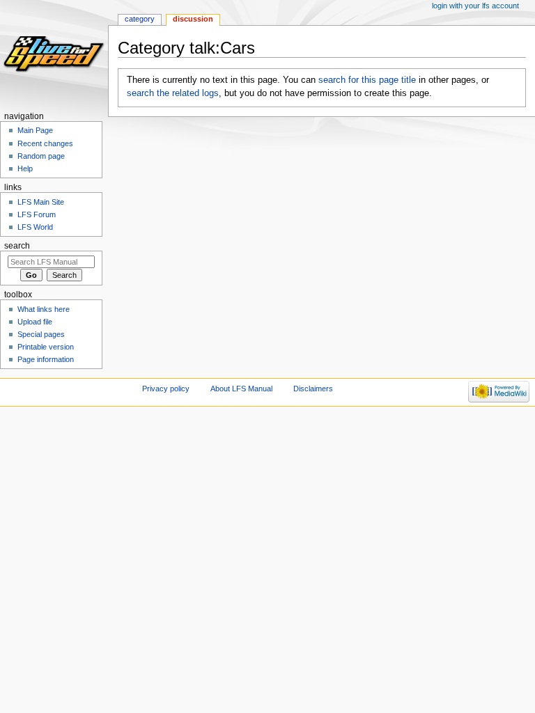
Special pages (41, 334)
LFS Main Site (40, 202)
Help (25, 168)
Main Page (35, 130)
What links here (43, 309)
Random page (41, 156)
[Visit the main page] (54, 54)
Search (17, 246)
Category (140, 19)
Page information (45, 359)
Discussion (193, 19)
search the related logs (173, 93)
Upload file (34, 322)
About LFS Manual (241, 388)
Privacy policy (165, 388)
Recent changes (45, 143)
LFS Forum (36, 214)
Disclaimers (313, 388)
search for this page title (367, 80)
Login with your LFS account (475, 5)
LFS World (35, 227)
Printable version (45, 347)
